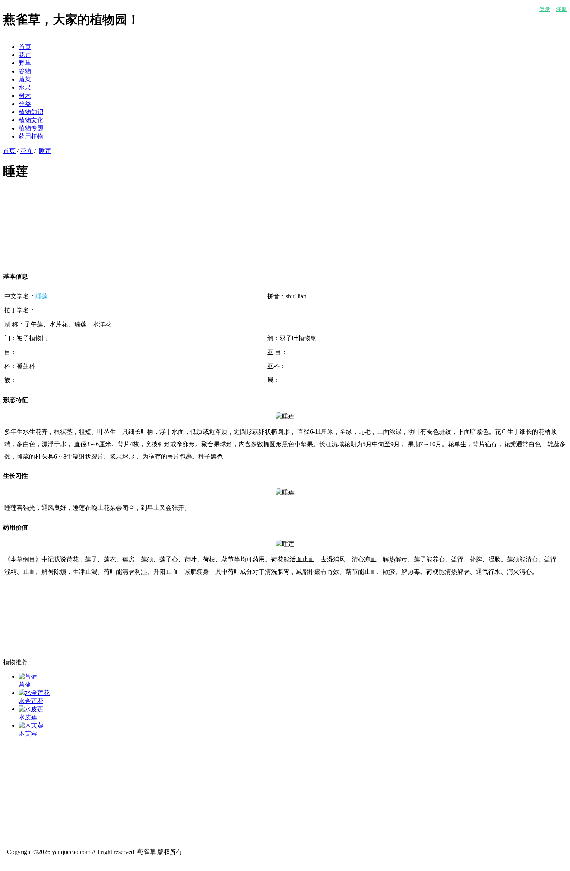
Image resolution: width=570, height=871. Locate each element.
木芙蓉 (28, 733)
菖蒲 (25, 684)
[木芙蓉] (31, 725)
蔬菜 (25, 79)
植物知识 (31, 112)
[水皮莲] (31, 709)
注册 (561, 9)
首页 (25, 46)
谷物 (25, 71)
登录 (544, 9)
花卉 (25, 55)
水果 (25, 87)
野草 (25, 63)
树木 (25, 95)
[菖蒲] (28, 676)
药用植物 (31, 136)
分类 (25, 103)
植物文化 (31, 120)
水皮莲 (28, 717)
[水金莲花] (34, 692)
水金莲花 (31, 701)
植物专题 (31, 128)
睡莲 (45, 150)
